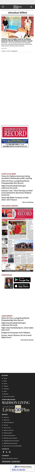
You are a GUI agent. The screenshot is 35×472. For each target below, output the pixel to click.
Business (6, 394)
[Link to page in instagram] (9, 452)
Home (5, 378)
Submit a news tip (8, 430)
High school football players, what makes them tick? (17, 329)
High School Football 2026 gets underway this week (13, 187)
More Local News (27, 202)
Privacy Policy (7, 461)
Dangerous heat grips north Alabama (15, 332)
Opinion (6, 386)
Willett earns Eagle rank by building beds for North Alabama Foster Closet (16, 40)
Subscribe (6, 420)
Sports (5, 383)
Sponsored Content (9, 396)
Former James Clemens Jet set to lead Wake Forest (16, 336)
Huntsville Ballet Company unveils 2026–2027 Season (14, 198)
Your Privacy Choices (24, 467)
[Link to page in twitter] (6, 452)
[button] (31, 6)
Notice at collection (18, 470)
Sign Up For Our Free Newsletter (13, 446)
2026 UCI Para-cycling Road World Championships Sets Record (15, 182)
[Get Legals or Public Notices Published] (14, 147)
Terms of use (7, 427)
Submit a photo (8, 433)
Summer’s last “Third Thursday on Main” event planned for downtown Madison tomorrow (17, 192)
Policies (6, 425)
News (5, 381)
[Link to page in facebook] (3, 452)
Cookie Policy (16, 461)
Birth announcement (9, 435)
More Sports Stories (27, 340)
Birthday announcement (10, 438)
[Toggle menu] (3, 7)
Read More (4, 48)
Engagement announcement (11, 440)
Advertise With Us (9, 422)
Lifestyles (6, 388)
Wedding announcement (10, 443)
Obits (5, 391)
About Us (6, 417)
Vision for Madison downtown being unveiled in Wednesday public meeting (16, 177)
